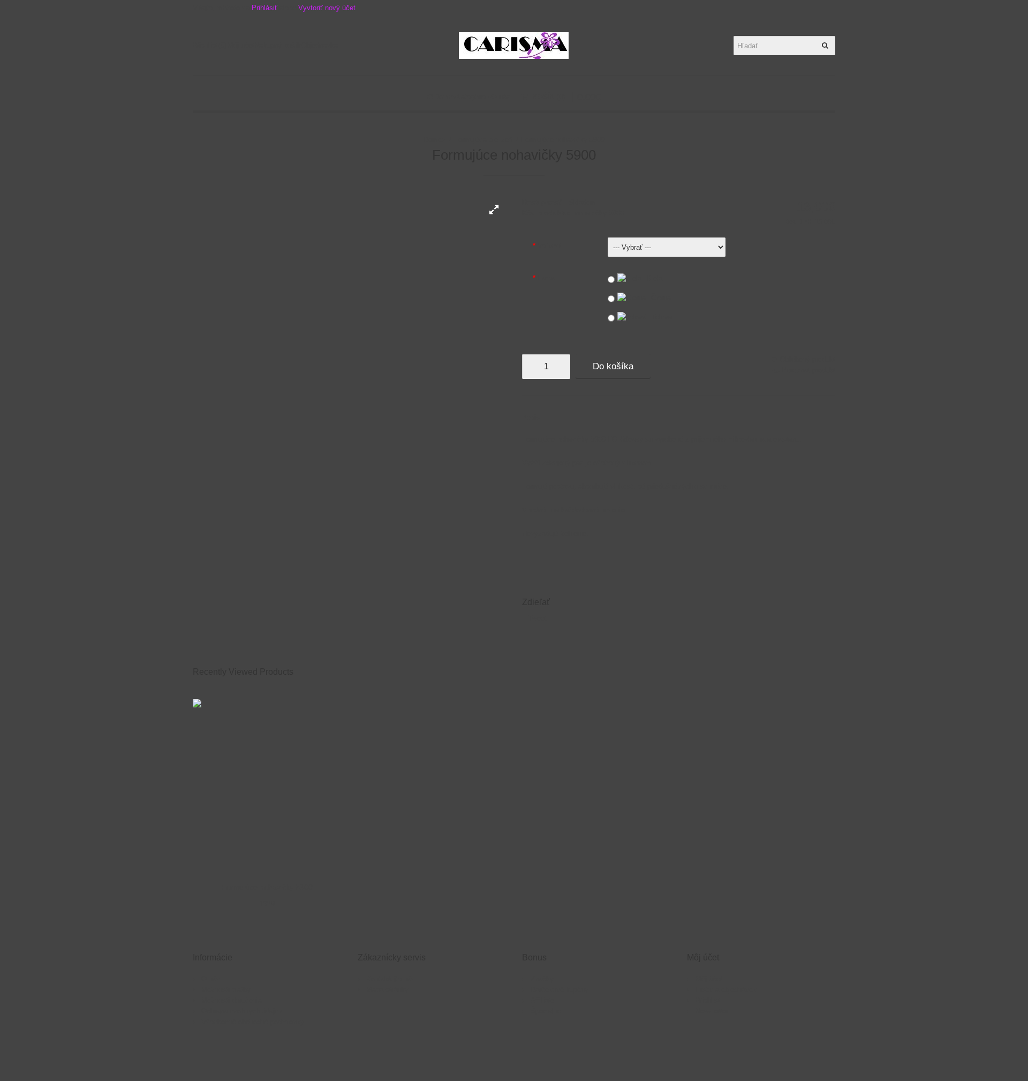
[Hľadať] (825, 45)
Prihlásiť (264, 8)
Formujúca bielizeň (483, 140)
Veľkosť (550, 246)
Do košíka (613, 366)
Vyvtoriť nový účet (327, 8)
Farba (546, 278)
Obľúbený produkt (807, 359)
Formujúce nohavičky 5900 (562, 140)
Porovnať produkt (808, 370)
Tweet (537, 618)
